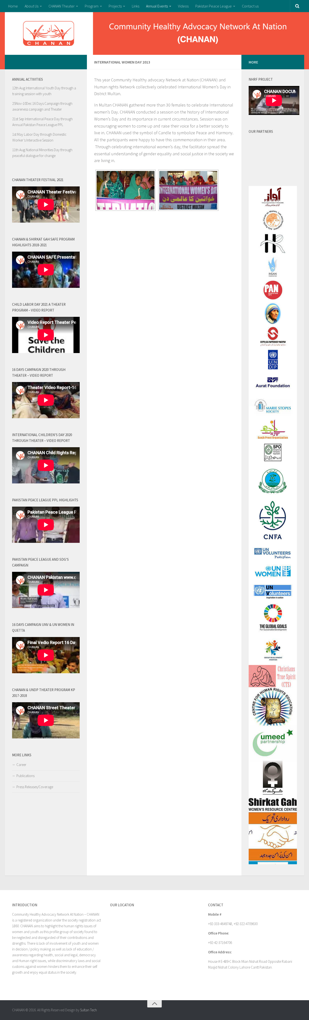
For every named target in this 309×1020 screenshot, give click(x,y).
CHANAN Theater (62, 6)
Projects (115, 6)
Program (91, 6)
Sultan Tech (88, 1010)
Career (21, 764)
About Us (31, 6)
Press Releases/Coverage (34, 787)
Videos (183, 6)
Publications (25, 775)
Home (13, 6)
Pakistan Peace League (213, 6)
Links (135, 6)
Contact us (250, 6)
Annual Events (157, 6)
